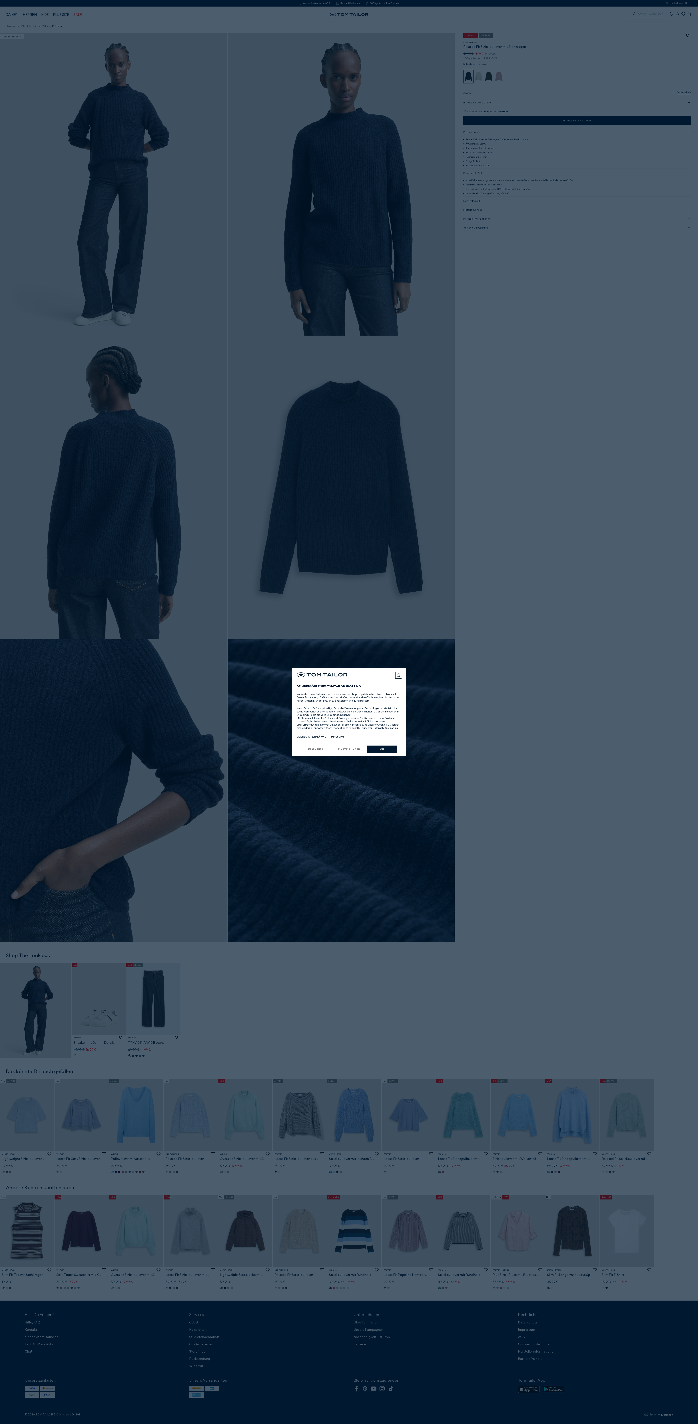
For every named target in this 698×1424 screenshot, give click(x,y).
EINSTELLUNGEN (349, 749)
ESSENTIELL (316, 749)
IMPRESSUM (337, 736)
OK (382, 749)
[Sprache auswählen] (399, 675)
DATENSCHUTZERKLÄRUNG (311, 736)
